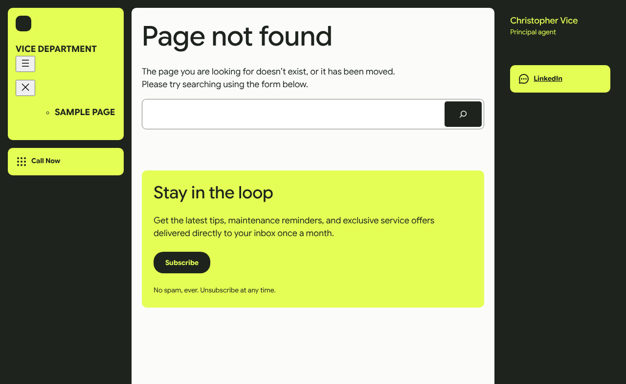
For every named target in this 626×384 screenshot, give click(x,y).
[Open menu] (25, 64)
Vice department (56, 49)
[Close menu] (25, 88)
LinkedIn (548, 78)
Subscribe (182, 262)
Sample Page (85, 112)
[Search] (463, 114)
